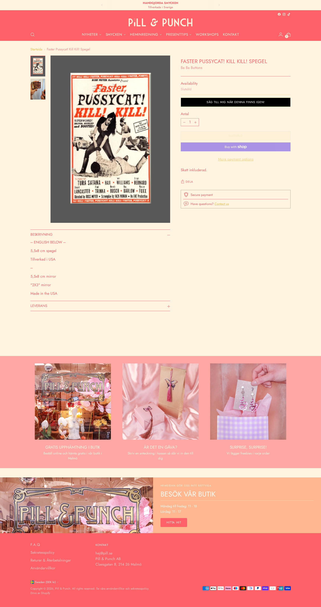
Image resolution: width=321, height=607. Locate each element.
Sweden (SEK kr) (45, 582)
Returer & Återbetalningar (50, 560)
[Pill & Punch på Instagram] (284, 14)
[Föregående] (102, 5)
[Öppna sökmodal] (32, 34)
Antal (185, 114)
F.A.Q (35, 544)
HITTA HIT (173, 522)
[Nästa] (219, 5)
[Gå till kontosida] (280, 34)
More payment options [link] (235, 159)
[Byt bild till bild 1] (37, 66)
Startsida (36, 49)
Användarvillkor (42, 568)
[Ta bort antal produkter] (184, 122)
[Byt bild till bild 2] (37, 89)
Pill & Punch (62, 588)
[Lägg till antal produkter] (195, 122)
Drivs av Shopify (40, 593)
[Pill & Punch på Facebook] (279, 14)
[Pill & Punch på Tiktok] (289, 14)
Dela (189, 182)
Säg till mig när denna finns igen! (236, 102)
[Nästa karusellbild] (287, 343)
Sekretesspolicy (42, 552)
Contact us (222, 203)
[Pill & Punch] (160, 22)
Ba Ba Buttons (191, 67)
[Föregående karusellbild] (279, 343)
